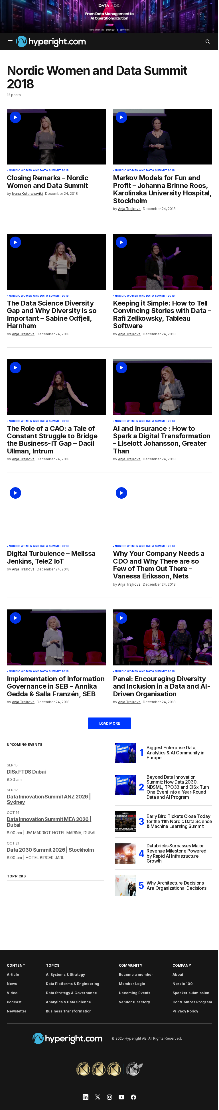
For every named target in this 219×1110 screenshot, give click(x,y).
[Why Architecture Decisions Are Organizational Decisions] (125, 885)
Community (130, 965)
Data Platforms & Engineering (72, 984)
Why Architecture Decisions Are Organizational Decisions (176, 885)
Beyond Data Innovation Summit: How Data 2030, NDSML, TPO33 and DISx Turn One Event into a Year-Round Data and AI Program (178, 787)
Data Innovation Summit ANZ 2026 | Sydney (49, 799)
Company (182, 965)
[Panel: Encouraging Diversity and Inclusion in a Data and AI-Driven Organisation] (162, 637)
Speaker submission (191, 993)
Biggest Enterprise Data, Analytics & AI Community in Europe (175, 752)
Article (13, 974)
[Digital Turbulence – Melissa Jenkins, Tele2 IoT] (56, 512)
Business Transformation (69, 1011)
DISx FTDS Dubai (26, 772)
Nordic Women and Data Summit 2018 (39, 170)
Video (12, 993)
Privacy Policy (185, 1011)
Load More (109, 723)
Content (16, 965)
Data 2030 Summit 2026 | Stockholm (50, 850)
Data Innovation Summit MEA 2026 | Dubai (49, 822)
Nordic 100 (183, 984)
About (178, 974)
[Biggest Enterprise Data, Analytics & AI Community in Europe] (125, 753)
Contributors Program (192, 1002)
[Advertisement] (109, 16)
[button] (10, 41)
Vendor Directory (134, 1002)
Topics (52, 965)
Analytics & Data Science (68, 1002)
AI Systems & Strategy (65, 974)
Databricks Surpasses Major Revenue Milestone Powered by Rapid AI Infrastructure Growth (176, 853)
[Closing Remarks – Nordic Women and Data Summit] (56, 137)
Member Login (132, 984)
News (12, 984)
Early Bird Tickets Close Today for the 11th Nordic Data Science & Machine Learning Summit (179, 821)
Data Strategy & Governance (71, 993)
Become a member (136, 974)
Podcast (14, 1002)
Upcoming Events (134, 993)
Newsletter (17, 1011)
